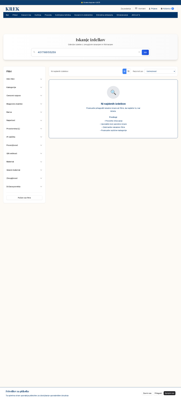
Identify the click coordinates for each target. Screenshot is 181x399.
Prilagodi (158, 393)
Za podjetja (126, 9)
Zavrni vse (147, 393)
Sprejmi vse (169, 393)
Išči (145, 52)
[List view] (128, 71)
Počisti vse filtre (24, 198)
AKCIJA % (136, 15)
